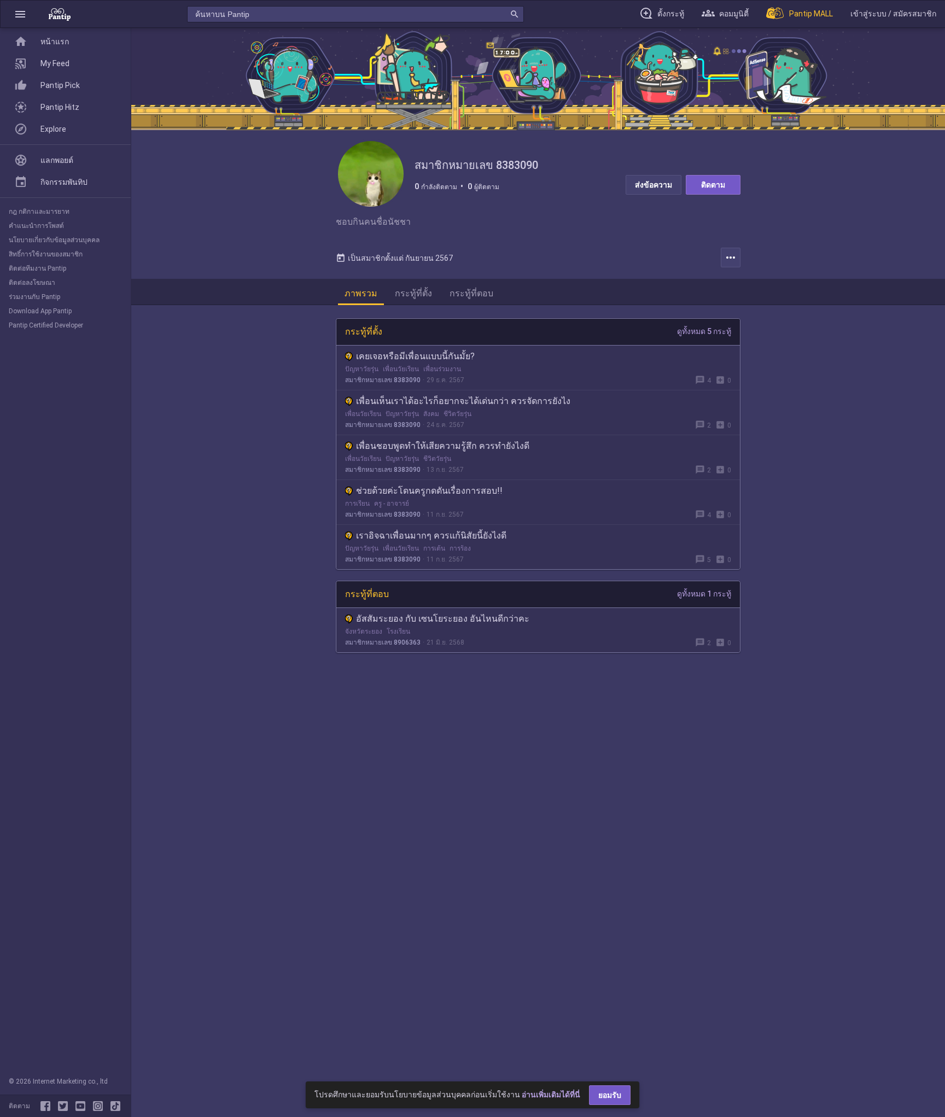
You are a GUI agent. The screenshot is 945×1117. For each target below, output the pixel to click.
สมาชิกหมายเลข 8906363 (383, 642)
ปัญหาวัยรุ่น (361, 369)
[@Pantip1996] (65, 1106)
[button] (20, 14)
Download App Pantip (40, 311)
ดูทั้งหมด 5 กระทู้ (704, 331)
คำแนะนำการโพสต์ (36, 226)
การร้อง (460, 548)
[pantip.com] (59, 14)
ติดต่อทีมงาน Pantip (37, 268)
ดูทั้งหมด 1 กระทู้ (704, 594)
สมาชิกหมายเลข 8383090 (383, 380)
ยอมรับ (609, 1095)
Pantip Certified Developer (46, 325)
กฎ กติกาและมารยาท (39, 211)
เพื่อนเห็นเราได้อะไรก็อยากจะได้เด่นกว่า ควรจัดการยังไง (463, 401)
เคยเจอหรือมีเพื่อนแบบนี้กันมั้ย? (415, 356)
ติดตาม (713, 184)
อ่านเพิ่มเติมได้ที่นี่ (551, 1094)
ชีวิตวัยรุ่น (457, 414)
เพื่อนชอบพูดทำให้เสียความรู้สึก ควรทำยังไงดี (442, 446)
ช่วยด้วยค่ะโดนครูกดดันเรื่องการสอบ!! (429, 491)
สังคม (431, 414)
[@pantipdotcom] (100, 1106)
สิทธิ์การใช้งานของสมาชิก (46, 254)
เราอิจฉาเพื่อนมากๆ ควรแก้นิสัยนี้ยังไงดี (431, 535)
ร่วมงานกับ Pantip (34, 297)
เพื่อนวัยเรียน (401, 369)
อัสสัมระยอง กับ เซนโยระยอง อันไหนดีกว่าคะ (442, 618)
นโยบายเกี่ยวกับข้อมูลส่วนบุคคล (54, 240)
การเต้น (434, 548)
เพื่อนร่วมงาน (442, 369)
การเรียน (357, 503)
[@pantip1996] (115, 1106)
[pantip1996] (82, 1106)
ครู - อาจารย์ (391, 503)
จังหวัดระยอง (363, 631)
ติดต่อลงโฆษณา (32, 282)
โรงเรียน (398, 631)
